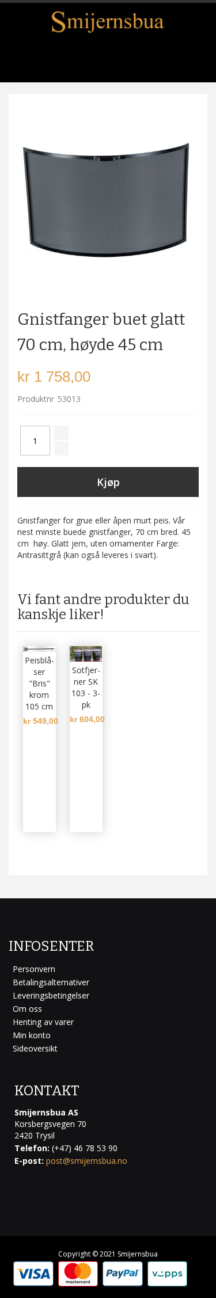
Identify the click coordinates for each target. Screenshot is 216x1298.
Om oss (27, 1008)
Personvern (34, 968)
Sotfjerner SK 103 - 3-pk (85, 687)
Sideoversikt (35, 1048)
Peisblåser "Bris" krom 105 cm (39, 683)
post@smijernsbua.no (86, 1160)
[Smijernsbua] (108, 22)
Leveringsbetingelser (51, 995)
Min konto (32, 1035)
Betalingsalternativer (51, 982)
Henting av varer (43, 1021)
